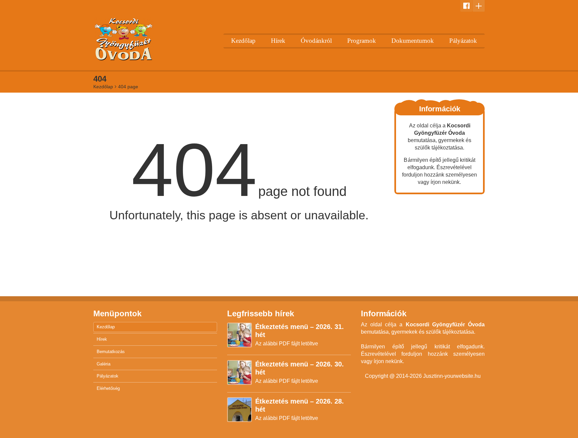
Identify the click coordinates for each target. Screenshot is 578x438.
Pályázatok (463, 40)
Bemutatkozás (111, 351)
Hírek (278, 40)
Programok (361, 40)
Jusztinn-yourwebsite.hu (452, 376)
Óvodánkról (316, 40)
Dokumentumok (412, 40)
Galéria (103, 363)
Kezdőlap (243, 40)
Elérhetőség (108, 388)
